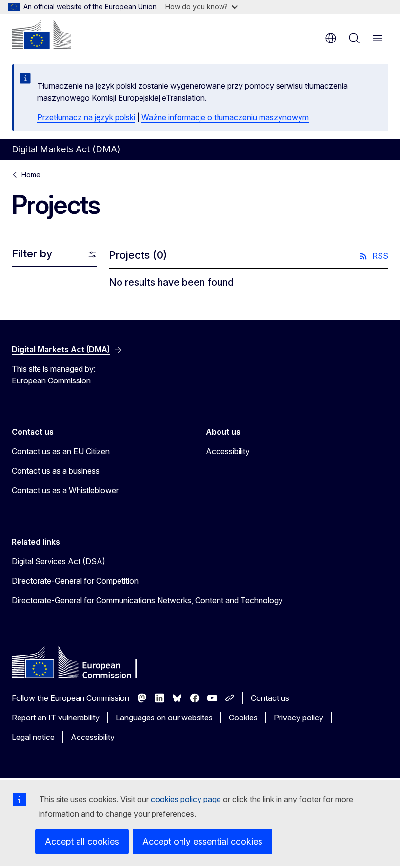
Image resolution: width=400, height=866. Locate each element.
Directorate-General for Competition (75, 581)
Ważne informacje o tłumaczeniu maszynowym (225, 117)
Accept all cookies (82, 841)
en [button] (330, 38)
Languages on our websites (164, 717)
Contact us (270, 698)
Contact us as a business (56, 471)
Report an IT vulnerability (56, 717)
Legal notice (33, 737)
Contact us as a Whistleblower (65, 490)
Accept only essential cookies (202, 841)
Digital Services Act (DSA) (58, 561)
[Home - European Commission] (41, 34)
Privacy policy (298, 717)
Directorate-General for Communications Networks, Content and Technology (147, 600)
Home (30, 174)
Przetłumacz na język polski (86, 117)
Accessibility (228, 451)
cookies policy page (186, 799)
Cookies (243, 717)
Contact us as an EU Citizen (61, 451)
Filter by (32, 253)
